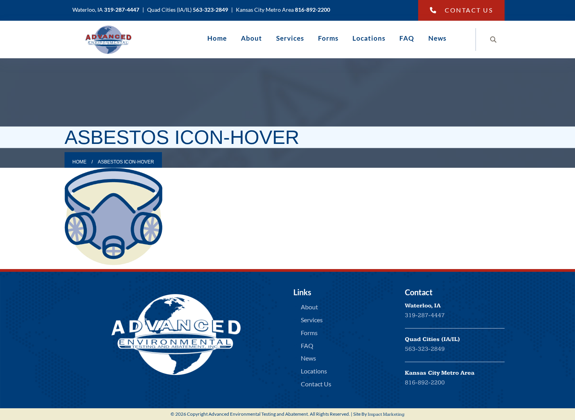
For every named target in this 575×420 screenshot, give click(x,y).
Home (217, 38)
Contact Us (469, 10)
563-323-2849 (425, 349)
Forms (328, 38)
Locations (368, 38)
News (437, 38)
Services (290, 38)
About (251, 38)
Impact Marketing (386, 414)
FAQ (406, 38)
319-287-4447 (425, 315)
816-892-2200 (425, 382)
